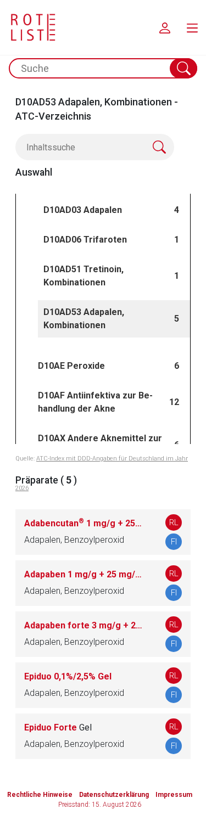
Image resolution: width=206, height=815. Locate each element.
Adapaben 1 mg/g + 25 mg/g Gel (83, 574)
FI (174, 542)
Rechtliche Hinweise (40, 795)
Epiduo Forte (58, 727)
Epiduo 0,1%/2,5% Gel (68, 676)
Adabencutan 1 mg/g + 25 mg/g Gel (83, 523)
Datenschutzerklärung (114, 795)
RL (174, 522)
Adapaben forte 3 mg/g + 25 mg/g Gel (83, 625)
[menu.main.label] (192, 27)
